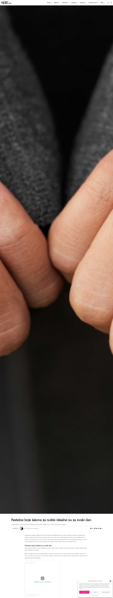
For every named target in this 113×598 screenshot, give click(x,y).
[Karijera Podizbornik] (86, 2)
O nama (93, 595)
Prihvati (84, 592)
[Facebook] (91, 528)
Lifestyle (64, 2)
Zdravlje (73, 2)
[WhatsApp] (97, 528)
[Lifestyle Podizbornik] (68, 2)
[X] (93, 528)
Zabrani (95, 592)
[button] (110, 581)
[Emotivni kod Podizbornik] (98, 2)
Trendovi (15, 528)
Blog (102, 2)
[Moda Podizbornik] (51, 2)
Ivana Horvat (29, 528)
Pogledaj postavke (106, 592)
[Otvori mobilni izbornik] (107, 2)
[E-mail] (101, 528)
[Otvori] (111, 2)
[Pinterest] (99, 528)
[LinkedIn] (95, 528)
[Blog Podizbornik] (104, 2)
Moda (48, 2)
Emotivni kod (93, 2)
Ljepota (56, 2)
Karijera (82, 2)
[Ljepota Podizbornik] (59, 2)
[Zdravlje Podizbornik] (77, 2)
